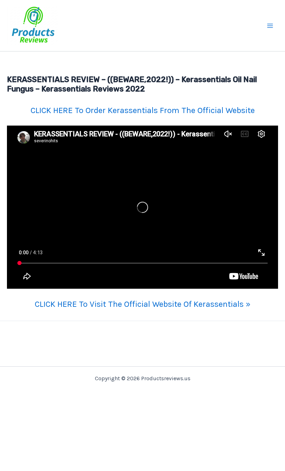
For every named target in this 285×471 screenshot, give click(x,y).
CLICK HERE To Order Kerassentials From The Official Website (143, 110)
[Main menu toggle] (270, 26)
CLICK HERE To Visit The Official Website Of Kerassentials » (143, 304)
